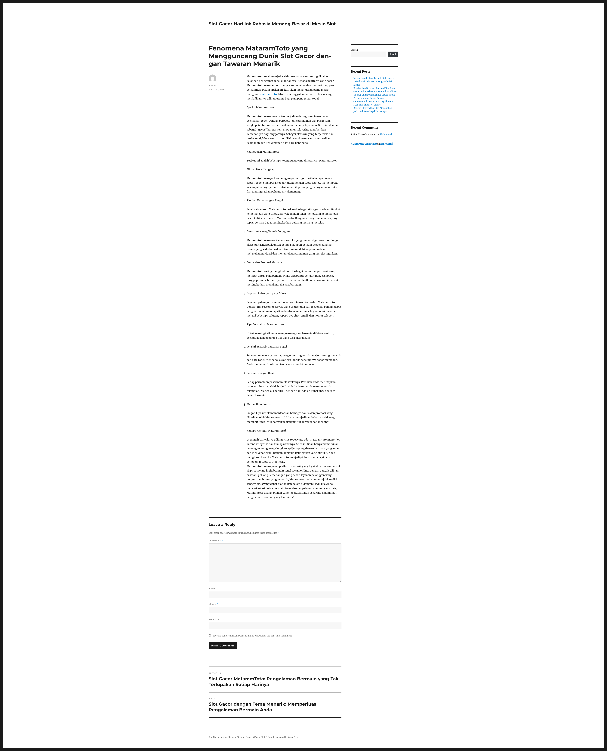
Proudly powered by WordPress (283, 737)
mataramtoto (268, 94)
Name (213, 588)
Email (213, 604)
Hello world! (386, 134)
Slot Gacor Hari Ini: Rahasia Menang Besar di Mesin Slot (272, 23)
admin (212, 85)
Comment (216, 540)
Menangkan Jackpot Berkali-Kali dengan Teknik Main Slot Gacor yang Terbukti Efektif (373, 81)
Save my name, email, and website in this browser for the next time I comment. (252, 635)
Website (214, 619)
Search (354, 50)
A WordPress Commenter (364, 144)
